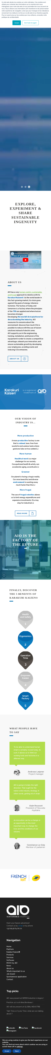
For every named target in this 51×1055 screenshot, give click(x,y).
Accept (7, 1051)
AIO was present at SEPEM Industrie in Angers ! (25, 998)
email (20, 926)
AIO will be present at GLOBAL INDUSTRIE (23, 1007)
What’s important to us (16, 971)
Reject (17, 1051)
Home (9, 946)
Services (10, 957)
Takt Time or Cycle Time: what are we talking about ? (25, 1012)
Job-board (11, 974)
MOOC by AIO (12, 963)
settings (20, 1047)
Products (10, 955)
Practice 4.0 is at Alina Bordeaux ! (20, 1002)
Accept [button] (16, 23)
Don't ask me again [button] (30, 23)
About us (10, 968)
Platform (10, 949)
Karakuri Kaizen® (13, 952)
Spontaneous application (17, 977)
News (9, 966)
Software (10, 960)
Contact (10, 979)
